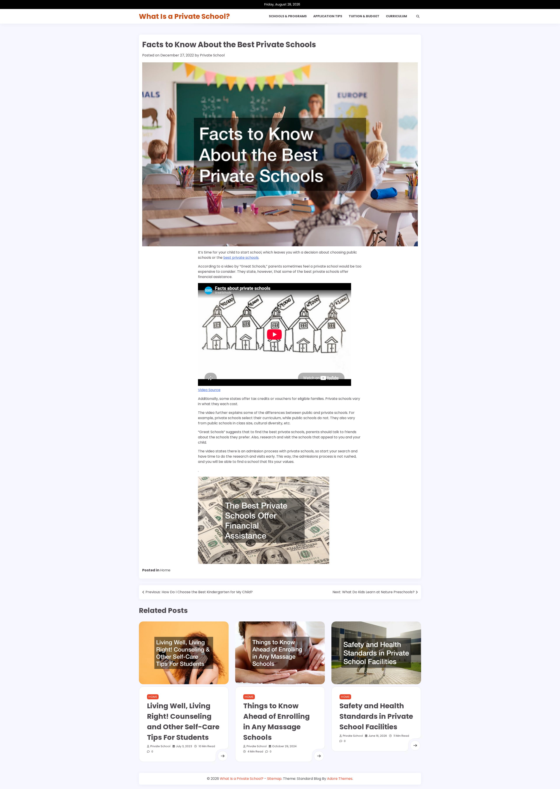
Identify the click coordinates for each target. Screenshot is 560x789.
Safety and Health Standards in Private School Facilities (376, 716)
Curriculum (396, 16)
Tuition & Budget (364, 16)
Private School (212, 55)
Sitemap (274, 778)
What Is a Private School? (184, 16)
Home (165, 570)
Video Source (209, 389)
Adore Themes (339, 778)
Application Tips (327, 16)
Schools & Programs (288, 16)
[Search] (418, 16)
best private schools (241, 257)
